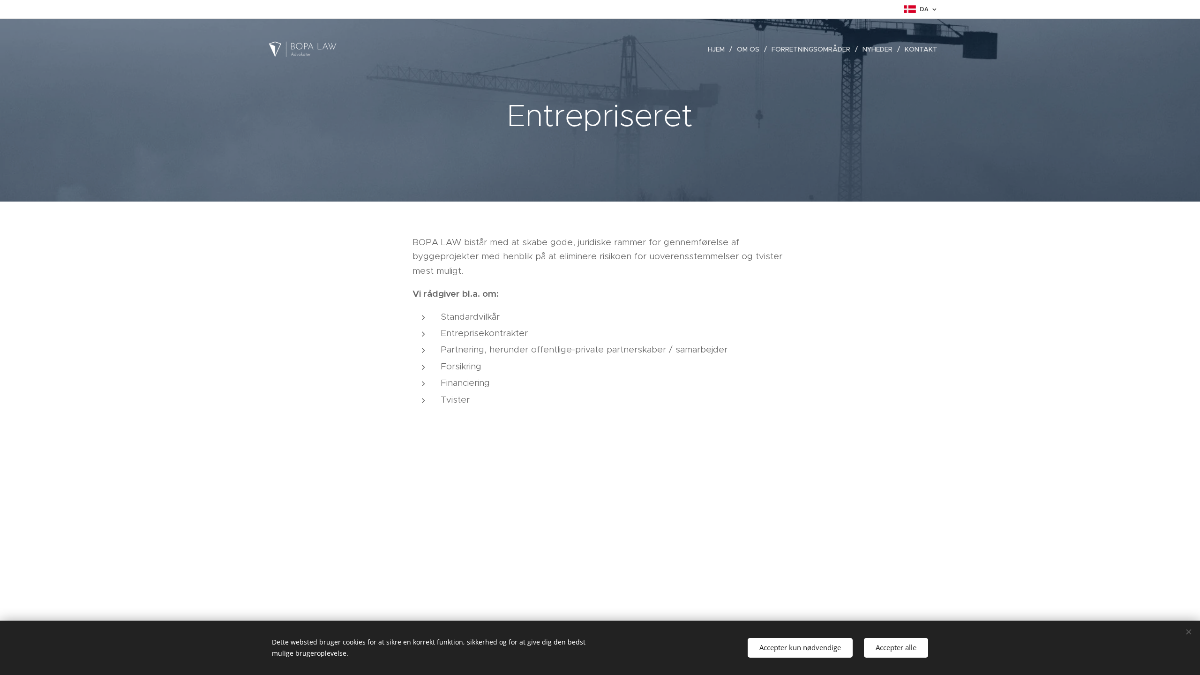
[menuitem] (718, 49)
